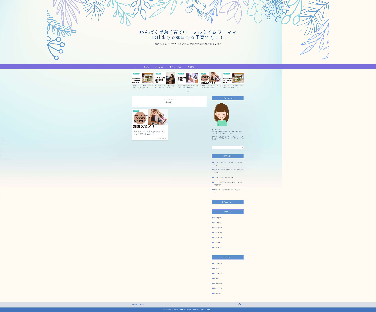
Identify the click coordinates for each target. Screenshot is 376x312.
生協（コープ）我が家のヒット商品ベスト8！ (228, 191)
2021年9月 (218, 242)
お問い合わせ (159, 67)
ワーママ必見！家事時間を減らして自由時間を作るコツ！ (228, 184)
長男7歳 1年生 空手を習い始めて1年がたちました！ (228, 171)
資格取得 (217, 293)
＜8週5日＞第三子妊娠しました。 (225, 177)
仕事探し (217, 278)
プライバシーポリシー (175, 67)
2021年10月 (218, 237)
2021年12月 (218, 228)
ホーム (137, 67)
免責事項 (191, 67)
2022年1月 (218, 223)
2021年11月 (218, 232)
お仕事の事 (218, 263)
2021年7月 (218, 247)
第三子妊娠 (218, 288)
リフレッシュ (219, 273)
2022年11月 (218, 218)
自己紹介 (147, 67)
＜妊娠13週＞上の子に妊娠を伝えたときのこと (228, 164)
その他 (216, 268)
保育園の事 (218, 283)
